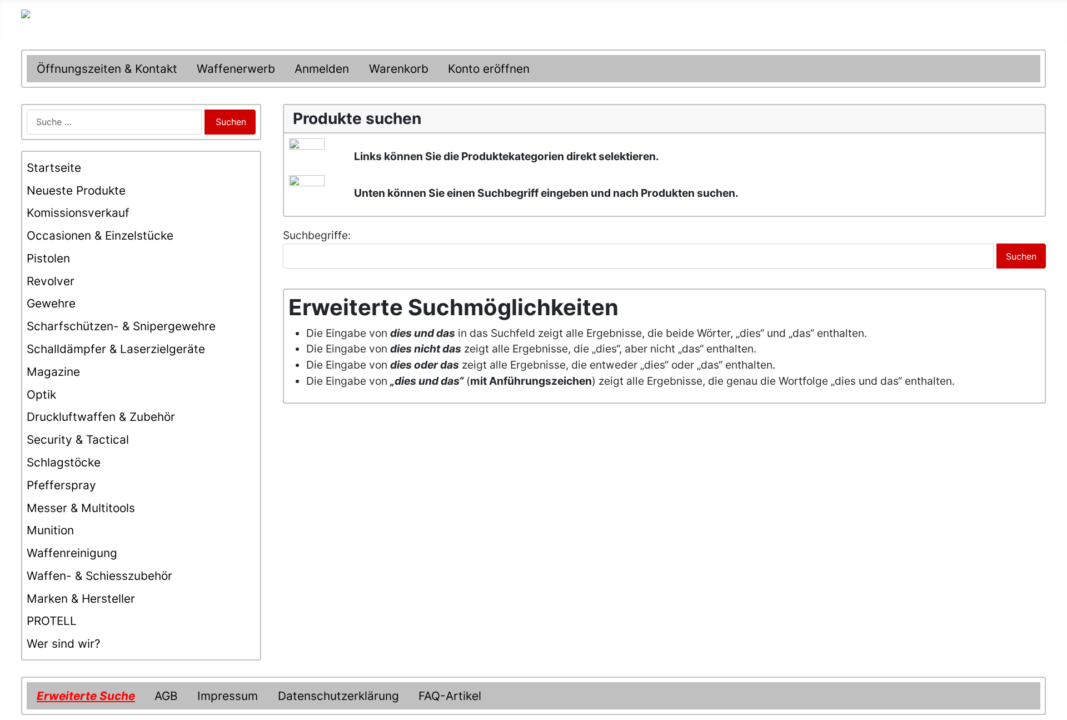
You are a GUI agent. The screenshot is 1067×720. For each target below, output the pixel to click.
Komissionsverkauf (78, 213)
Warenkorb (398, 69)
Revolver (50, 281)
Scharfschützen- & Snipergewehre (121, 326)
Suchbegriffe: (317, 235)
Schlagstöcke (64, 462)
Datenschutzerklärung (338, 696)
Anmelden (322, 69)
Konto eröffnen (489, 69)
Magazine (53, 372)
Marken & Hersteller (81, 598)
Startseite (54, 168)
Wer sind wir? (64, 644)
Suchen (231, 121)
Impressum (227, 696)
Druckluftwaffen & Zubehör (101, 417)
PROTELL (52, 621)
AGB (166, 696)
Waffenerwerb (236, 69)
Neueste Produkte (76, 190)
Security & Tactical (78, 439)
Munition (50, 530)
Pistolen (48, 258)
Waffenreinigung (72, 553)
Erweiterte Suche (86, 696)
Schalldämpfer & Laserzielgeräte (116, 349)
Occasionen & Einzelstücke (100, 235)
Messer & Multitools (81, 508)
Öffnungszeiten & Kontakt (107, 69)
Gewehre (51, 303)
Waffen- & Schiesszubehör (99, 576)
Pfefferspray (61, 485)
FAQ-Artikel (449, 696)
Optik (41, 394)
